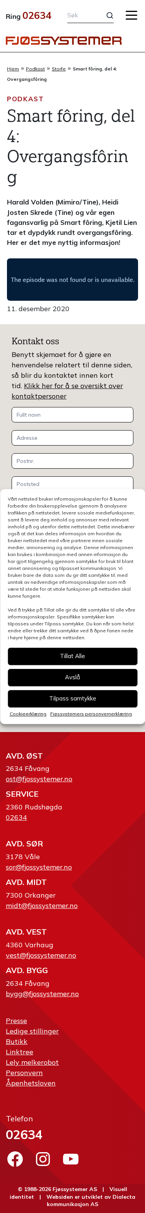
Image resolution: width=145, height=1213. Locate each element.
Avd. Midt (26, 882)
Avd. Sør (24, 843)
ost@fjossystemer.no (39, 778)
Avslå (72, 677)
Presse (16, 1020)
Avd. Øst (24, 756)
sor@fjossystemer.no (39, 867)
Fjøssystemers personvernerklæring (91, 714)
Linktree (19, 1051)
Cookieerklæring (28, 714)
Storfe (59, 69)
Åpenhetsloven (31, 1083)
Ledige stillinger (32, 1031)
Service (22, 794)
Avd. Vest (26, 932)
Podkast (35, 69)
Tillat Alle (72, 656)
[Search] (105, 15)
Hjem (13, 69)
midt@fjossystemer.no (42, 905)
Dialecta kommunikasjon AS (91, 1200)
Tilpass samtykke (72, 698)
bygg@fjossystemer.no (42, 993)
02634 (36, 15)
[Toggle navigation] (131, 15)
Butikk (16, 1041)
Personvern (24, 1072)
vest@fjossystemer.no (41, 955)
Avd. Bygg (27, 970)
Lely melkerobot (32, 1062)
